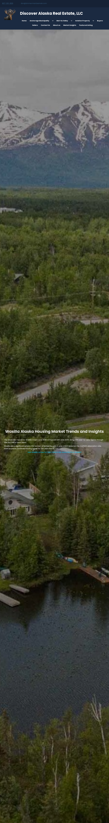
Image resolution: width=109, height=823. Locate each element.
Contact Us (45, 25)
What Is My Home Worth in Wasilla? (67, 452)
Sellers (35, 25)
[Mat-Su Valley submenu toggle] (71, 20)
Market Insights (69, 25)
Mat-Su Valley (62, 21)
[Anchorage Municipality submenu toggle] (53, 20)
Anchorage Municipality (39, 21)
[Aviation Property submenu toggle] (93, 20)
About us (56, 25)
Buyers (100, 21)
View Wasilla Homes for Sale (39, 452)
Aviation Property (82, 21)
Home (24, 21)
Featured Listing (86, 25)
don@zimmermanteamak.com (34, 3)
